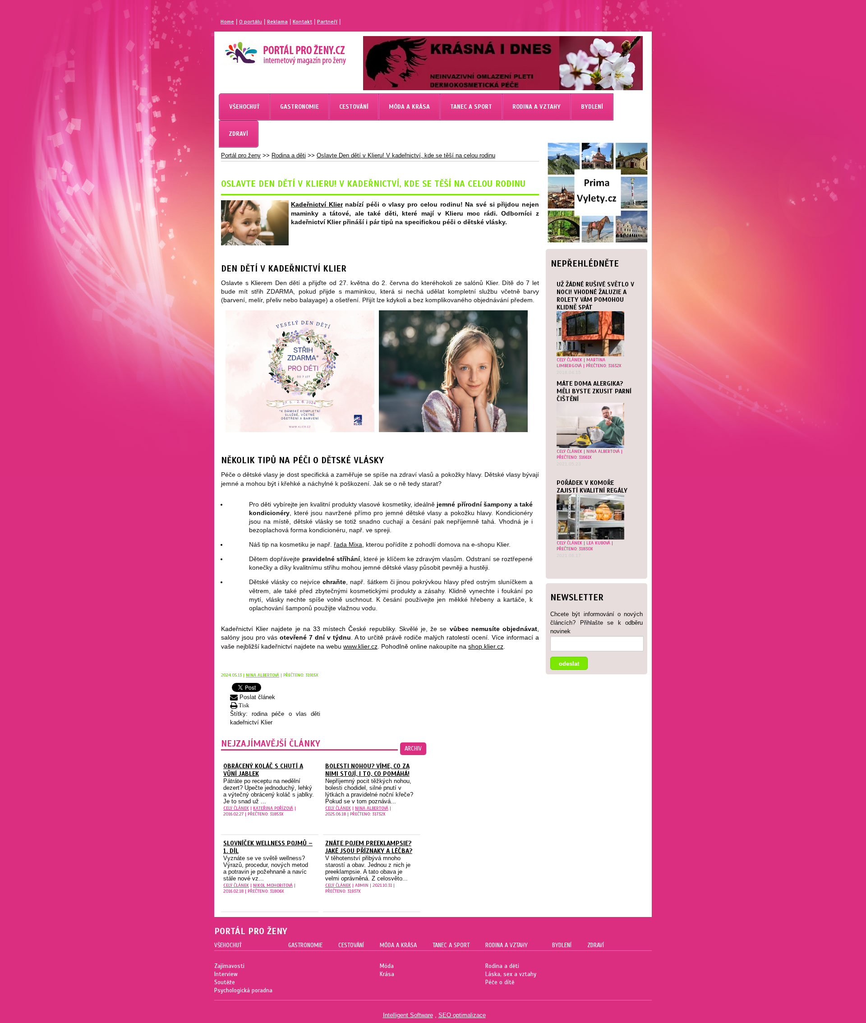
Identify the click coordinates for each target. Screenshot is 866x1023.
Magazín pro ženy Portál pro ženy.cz (270, 49)
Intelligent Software (408, 1015)
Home (227, 21)
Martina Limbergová (581, 363)
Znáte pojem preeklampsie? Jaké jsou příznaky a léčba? (368, 847)
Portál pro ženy (241, 155)
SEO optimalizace (462, 1015)
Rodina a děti (289, 155)
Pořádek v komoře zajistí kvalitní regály (592, 486)
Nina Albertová (603, 451)
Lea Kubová (598, 543)
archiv (413, 748)
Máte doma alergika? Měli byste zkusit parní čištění (594, 391)
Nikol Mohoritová (273, 885)
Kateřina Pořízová (273, 808)
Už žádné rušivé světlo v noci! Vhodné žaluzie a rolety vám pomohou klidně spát (595, 296)
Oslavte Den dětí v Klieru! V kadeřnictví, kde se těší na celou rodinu (406, 155)
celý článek (569, 360)
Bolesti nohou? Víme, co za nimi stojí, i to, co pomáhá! (367, 770)
